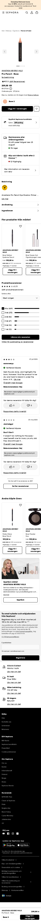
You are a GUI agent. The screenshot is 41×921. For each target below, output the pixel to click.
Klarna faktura (33, 95)
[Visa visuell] (20, 50)
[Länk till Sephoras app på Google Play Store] (9, 845)
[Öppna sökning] (26, 12)
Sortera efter (6, 294)
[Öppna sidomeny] (3, 12)
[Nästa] (36, 51)
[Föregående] (5, 51)
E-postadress (6, 643)
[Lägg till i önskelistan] (20, 226)
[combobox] (20, 298)
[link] (20, 337)
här (24, 851)
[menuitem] (31, 12)
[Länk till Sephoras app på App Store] (23, 845)
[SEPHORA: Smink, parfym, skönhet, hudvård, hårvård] (12, 12)
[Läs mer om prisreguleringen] (10, 88)
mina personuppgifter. (24, 631)
